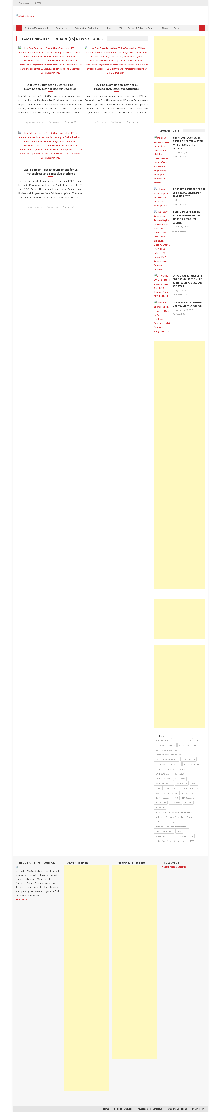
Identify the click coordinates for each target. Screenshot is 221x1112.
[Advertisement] (179, 56)
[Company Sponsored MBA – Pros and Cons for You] (162, 317)
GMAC (194, 783)
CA (190, 740)
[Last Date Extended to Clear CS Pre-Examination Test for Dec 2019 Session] (50, 60)
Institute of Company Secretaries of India (173, 821)
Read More (21, 899)
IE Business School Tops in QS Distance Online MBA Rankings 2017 (188, 192)
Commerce (61, 28)
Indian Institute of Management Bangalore (174, 812)
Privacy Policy (197, 1108)
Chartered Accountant (165, 745)
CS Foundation (188, 759)
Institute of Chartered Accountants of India (174, 817)
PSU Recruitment (185, 836)
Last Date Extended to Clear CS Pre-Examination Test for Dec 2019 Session (50, 87)
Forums (177, 28)
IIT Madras (160, 807)
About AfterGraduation (123, 1108)
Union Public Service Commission (170, 841)
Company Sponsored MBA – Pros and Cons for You (187, 304)
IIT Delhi (188, 802)
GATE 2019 (183, 769)
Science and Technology (87, 28)
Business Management (36, 28)
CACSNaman (53, 122)
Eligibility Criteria (191, 764)
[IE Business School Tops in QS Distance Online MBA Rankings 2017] (162, 197)
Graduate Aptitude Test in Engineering (181, 788)
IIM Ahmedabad (162, 797)
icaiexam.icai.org (171, 793)
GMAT (158, 788)
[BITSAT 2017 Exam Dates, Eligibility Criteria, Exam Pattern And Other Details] (162, 160)
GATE (158, 769)
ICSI (193, 793)
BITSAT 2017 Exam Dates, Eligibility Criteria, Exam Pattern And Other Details (187, 143)
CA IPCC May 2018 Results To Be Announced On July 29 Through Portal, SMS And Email (187, 281)
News (165, 28)
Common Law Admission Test (168, 754)
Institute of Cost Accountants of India (172, 826)
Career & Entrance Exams (141, 28)
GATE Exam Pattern (164, 783)
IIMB (176, 797)
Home (106, 1108)
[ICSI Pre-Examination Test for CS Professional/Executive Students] (116, 60)
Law (109, 28)
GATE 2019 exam (163, 773)
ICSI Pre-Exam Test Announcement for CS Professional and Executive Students (50, 172)
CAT (197, 740)
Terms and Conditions (177, 1108)
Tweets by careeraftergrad (173, 866)
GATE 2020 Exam (163, 778)
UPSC (119, 28)
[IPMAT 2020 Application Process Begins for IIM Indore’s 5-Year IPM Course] (162, 240)
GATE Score (182, 783)
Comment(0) (70, 122)
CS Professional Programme (168, 764)
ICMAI (184, 793)
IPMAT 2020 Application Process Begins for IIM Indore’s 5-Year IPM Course (186, 217)
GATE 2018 (169, 769)
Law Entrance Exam (164, 831)
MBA (179, 831)
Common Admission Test (166, 749)
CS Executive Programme (167, 759)
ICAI (157, 793)
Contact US (157, 1108)
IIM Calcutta (161, 802)
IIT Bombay (175, 802)
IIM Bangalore (188, 797)
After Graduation (180, 156)
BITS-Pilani (179, 740)
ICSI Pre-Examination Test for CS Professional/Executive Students (116, 87)
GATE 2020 (180, 773)
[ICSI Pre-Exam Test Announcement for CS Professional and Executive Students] (50, 145)
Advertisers (143, 1108)
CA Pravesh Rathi (179, 294)
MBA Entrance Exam (164, 836)
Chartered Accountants (189, 745)
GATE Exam (180, 778)
